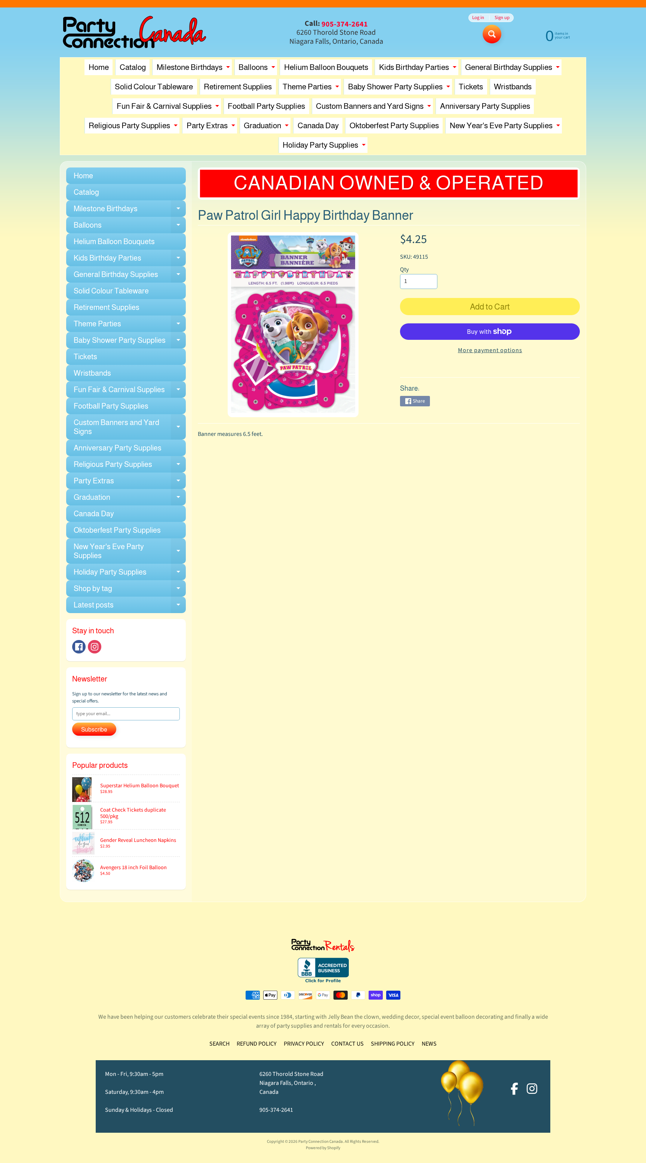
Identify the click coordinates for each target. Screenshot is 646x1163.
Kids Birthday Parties (418, 69)
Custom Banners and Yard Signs (374, 108)
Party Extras (212, 127)
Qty (404, 269)
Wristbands (513, 86)
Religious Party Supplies (134, 127)
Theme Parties (312, 88)
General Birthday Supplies (513, 69)
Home (99, 67)
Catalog (133, 67)
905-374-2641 (276, 1110)
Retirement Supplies (238, 86)
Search (219, 1044)
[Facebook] (79, 646)
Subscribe (94, 729)
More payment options (490, 350)
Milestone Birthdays (194, 69)
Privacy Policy (304, 1044)
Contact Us (347, 1044)
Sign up (502, 17)
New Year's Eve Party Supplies (506, 127)
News (429, 1044)
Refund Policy (257, 1044)
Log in (478, 17)
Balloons (258, 69)
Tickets (471, 86)
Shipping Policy (393, 1044)
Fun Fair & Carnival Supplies (169, 108)
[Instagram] (94, 646)
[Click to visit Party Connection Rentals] (323, 948)
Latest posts (130, 607)
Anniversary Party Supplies (485, 106)
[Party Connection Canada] (134, 32)
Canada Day (318, 125)
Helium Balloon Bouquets (326, 67)
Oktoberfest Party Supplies (394, 125)
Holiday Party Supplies (325, 147)
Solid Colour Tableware (154, 86)
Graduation (267, 127)
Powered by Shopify (323, 1148)
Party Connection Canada (320, 1141)
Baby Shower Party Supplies (400, 88)
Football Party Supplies (266, 106)
